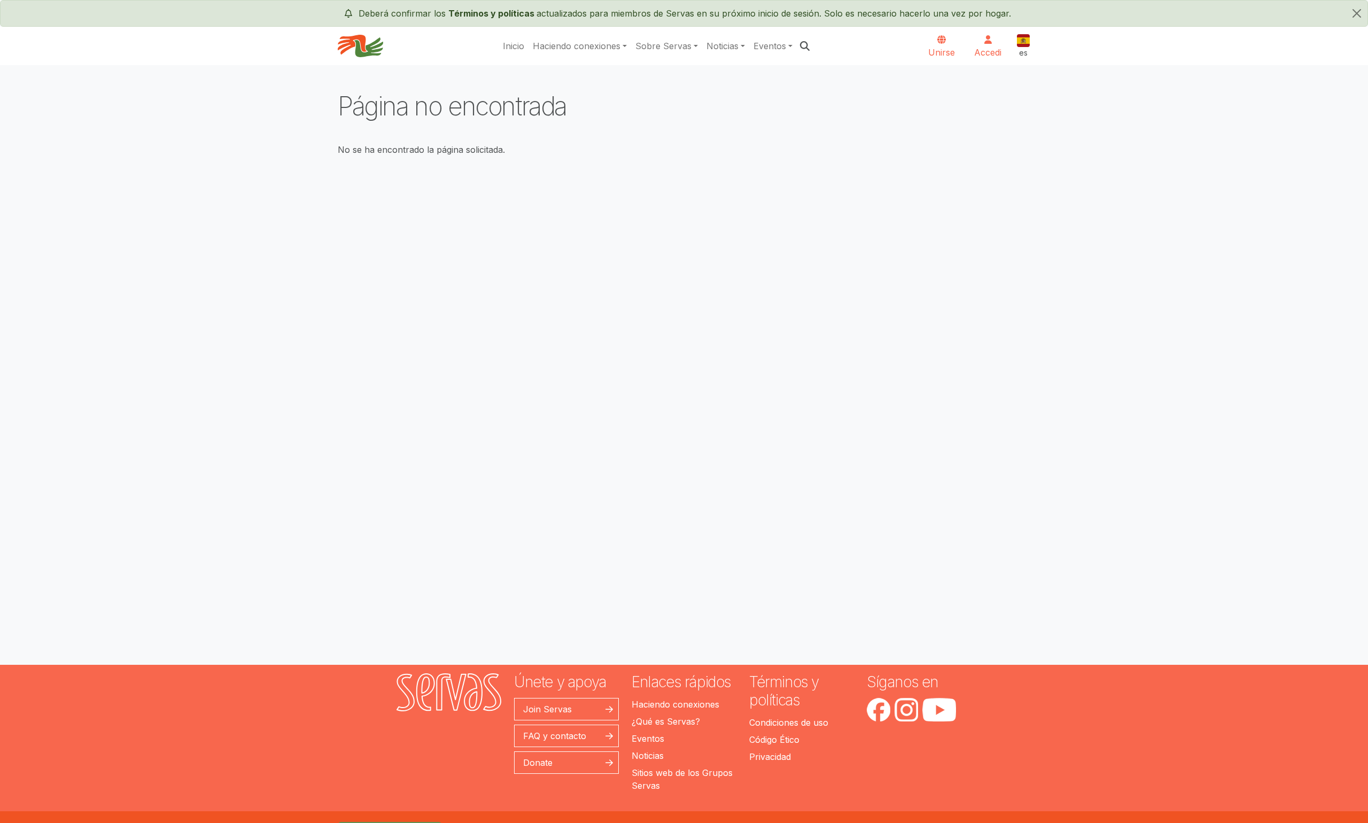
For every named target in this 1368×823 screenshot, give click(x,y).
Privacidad (770, 756)
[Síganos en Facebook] (878, 709)
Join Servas (547, 709)
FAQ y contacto (554, 736)
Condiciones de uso (788, 722)
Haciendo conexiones (576, 46)
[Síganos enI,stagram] (906, 709)
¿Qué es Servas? (666, 721)
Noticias (722, 46)
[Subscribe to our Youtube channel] (939, 709)
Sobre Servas (663, 46)
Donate (538, 762)
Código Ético (774, 739)
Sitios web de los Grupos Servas (682, 779)
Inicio (513, 46)
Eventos (769, 46)
